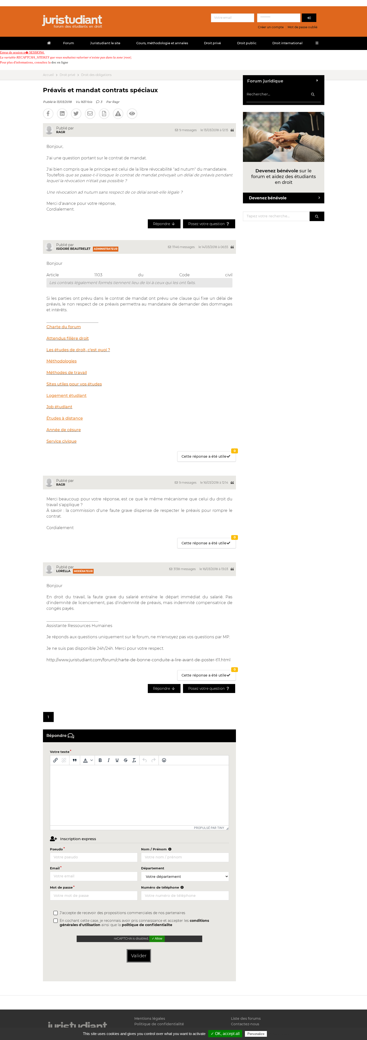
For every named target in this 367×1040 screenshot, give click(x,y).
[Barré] (125, 760)
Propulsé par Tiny (209, 828)
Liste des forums (246, 1019)
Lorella (63, 571)
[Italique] (108, 760)
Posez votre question (207, 224)
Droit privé (212, 43)
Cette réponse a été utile (209, 455)
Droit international (287, 43)
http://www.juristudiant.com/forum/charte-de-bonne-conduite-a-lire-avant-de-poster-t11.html (138, 660)
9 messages (188, 130)
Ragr (115, 102)
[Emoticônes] (164, 760)
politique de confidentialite (147, 925)
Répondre (162, 224)
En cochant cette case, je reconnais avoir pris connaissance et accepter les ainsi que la (134, 923)
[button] (87, 760)
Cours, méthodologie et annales (162, 43)
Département (152, 868)
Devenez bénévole (268, 198)
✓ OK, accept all (225, 1034)
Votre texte (59, 752)
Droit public (246, 43)
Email (55, 868)
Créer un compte (271, 27)
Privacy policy (278, 1034)
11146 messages (183, 247)
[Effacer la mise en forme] (134, 760)
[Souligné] (117, 760)
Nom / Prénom (154, 849)
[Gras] (100, 760)
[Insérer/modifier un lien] (55, 760)
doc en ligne (59, 62)
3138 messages (184, 569)
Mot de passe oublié (302, 27)
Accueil (48, 74)
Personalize (255, 1034)
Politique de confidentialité (159, 1024)
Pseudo (56, 849)
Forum (68, 43)
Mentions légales (149, 1019)
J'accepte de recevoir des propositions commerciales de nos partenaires (122, 913)
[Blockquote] (74, 760)
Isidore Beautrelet (73, 249)
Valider (139, 956)
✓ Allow (157, 938)
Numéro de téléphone (160, 887)
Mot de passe (61, 887)
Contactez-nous (245, 1024)
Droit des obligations (96, 74)
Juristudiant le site (105, 43)
